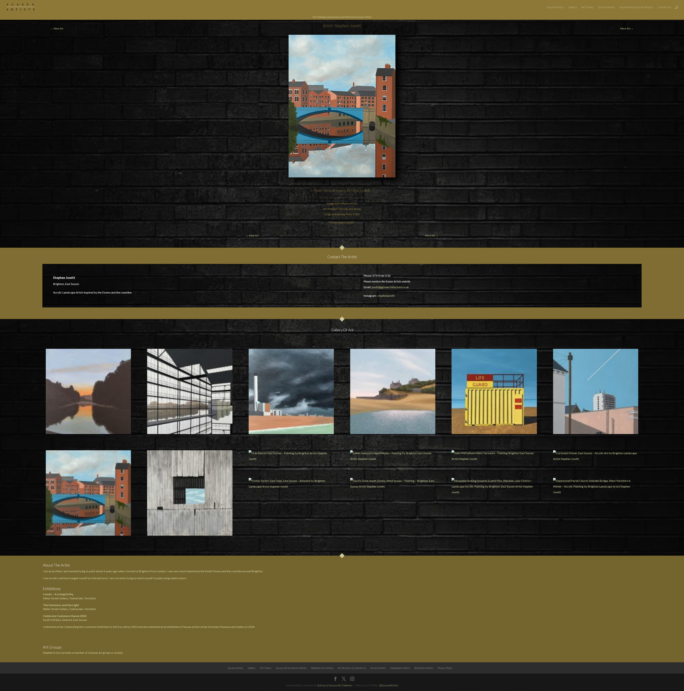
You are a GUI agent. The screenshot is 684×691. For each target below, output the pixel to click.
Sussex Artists (555, 7)
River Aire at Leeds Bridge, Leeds (342, 190)
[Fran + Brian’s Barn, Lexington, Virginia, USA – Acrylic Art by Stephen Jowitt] (189, 493)
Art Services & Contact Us (352, 667)
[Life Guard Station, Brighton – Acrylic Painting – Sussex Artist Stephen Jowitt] (494, 391)
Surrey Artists (606, 7)
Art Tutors (587, 7)
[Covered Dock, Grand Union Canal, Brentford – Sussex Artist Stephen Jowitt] (189, 391)
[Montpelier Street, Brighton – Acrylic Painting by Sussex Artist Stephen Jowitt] (595, 391)
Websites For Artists (322, 667)
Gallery (572, 7)
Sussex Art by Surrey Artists (636, 7)
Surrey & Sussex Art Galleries (335, 685)
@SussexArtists (388, 685)
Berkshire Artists (423, 667)
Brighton (257, 571)
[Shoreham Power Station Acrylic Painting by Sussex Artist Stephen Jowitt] (291, 391)
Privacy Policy (445, 667)
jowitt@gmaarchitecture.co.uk (390, 287)
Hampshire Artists (400, 667)
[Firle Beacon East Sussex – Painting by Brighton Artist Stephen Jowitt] (291, 456)
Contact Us (664, 7)
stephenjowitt (386, 295)
